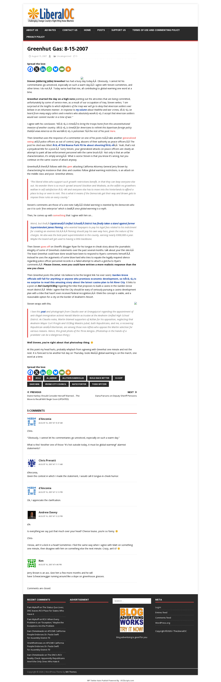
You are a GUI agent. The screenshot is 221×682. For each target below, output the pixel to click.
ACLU (38, 378)
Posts (101, 30)
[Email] (62, 69)
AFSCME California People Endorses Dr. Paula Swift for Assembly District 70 (46, 634)
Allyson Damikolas (73, 378)
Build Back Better (99, 378)
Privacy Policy (35, 36)
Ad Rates (50, 30)
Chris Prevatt (47, 460)
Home (87, 30)
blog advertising (124, 637)
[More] (68, 69)
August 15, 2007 (39, 56)
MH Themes (71, 672)
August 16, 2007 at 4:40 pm (50, 564)
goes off (45, 246)
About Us (32, 30)
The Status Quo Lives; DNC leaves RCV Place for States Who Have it (45, 611)
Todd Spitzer (99, 384)
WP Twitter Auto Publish (97, 680)
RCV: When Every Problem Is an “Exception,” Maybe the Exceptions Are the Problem (45, 622)
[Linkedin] (43, 69)
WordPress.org (162, 622)
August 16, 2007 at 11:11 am (51, 464)
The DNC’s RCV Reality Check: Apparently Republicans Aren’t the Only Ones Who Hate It (46, 658)
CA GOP (118, 378)
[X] (36, 69)
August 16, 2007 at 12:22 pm (51, 516)
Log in (158, 607)
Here (112, 131)
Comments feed (163, 617)
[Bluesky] (55, 69)
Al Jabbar (52, 378)
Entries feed (161, 612)
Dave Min (34, 384)
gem (69, 166)
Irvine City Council (55, 384)
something (59, 215)
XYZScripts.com (127, 680)
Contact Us (69, 30)
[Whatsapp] (49, 69)
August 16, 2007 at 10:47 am (51, 423)
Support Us (118, 30)
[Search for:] (132, 600)
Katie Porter (79, 384)
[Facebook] (30, 69)
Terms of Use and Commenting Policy (156, 30)
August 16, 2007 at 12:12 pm (51, 492)
